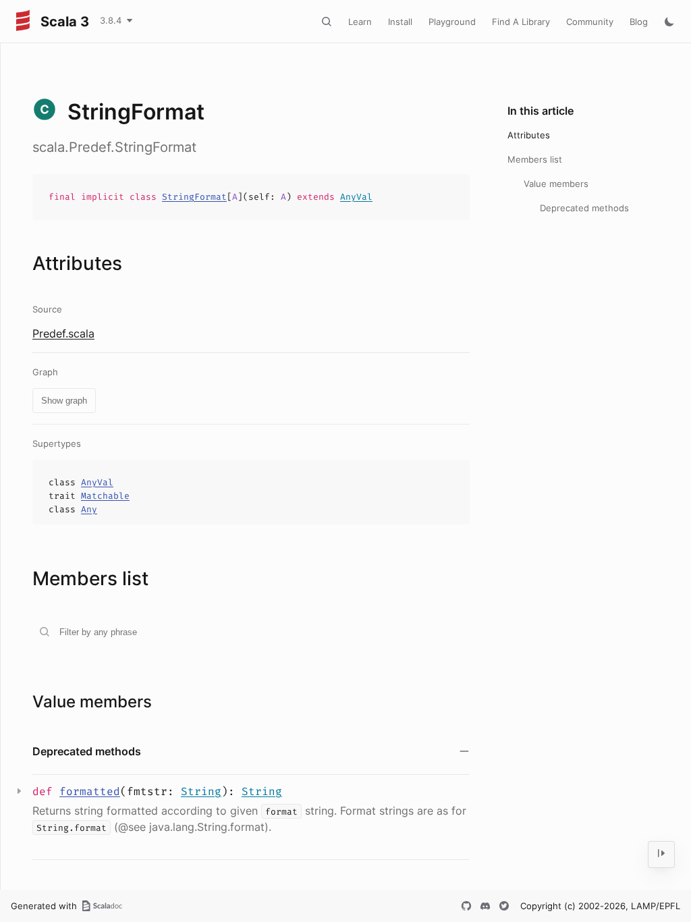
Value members (556, 183)
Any (89, 509)
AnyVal (356, 196)
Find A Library (521, 21)
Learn (360, 21)
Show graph (64, 401)
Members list (534, 159)
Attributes (528, 135)
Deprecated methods (584, 207)
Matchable (105, 495)
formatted (89, 791)
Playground (452, 21)
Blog (639, 21)
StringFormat (194, 196)
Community (589, 21)
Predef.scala (63, 333)
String (201, 791)
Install (400, 21)
